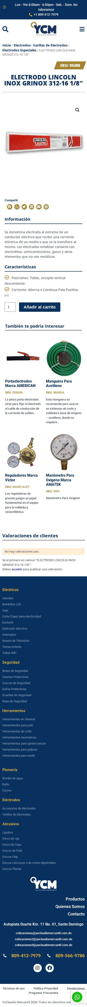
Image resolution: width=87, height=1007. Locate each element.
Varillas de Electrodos (50, 45)
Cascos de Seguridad (16, 683)
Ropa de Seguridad (14, 701)
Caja (5, 610)
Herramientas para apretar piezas (24, 743)
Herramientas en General (18, 719)
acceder (17, 569)
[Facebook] (49, 968)
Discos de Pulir (12, 850)
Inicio (6, 45)
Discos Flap (10, 856)
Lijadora (7, 832)
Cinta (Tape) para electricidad (21, 616)
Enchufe (7, 622)
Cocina (6, 790)
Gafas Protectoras (14, 689)
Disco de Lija (10, 838)
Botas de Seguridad (15, 671)
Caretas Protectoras (15, 677)
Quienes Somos (70, 906)
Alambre (7, 598)
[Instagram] (37, 968)
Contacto (76, 913)
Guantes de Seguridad (16, 695)
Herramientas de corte (17, 731)
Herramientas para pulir (17, 725)
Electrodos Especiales (19, 50)
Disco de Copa (11, 844)
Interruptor (9, 634)
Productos (75, 899)
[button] (77, 110)
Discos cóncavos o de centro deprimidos (29, 863)
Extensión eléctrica (14, 628)
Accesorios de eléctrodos (19, 808)
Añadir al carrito (40, 307)
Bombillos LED (11, 604)
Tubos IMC (9, 653)
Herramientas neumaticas (19, 737)
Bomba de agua (12, 778)
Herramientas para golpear (19, 749)
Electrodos (22, 45)
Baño (5, 784)
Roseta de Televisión (15, 640)
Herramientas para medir (18, 755)
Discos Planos (11, 869)
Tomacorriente (11, 647)
